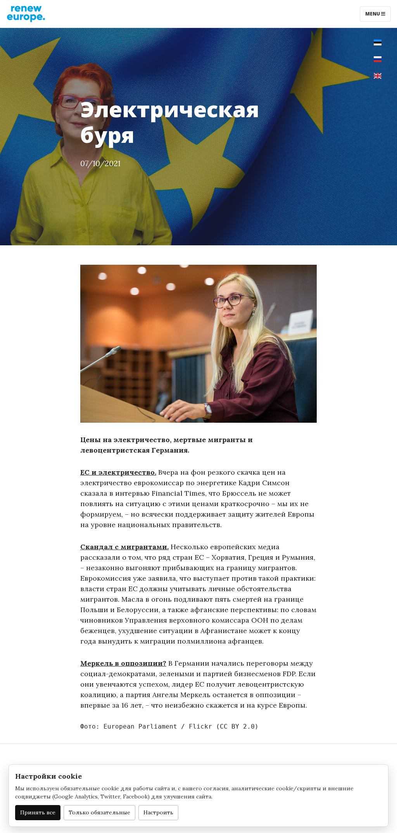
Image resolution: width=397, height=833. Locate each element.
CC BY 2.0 (237, 726)
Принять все (37, 812)
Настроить (158, 812)
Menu (373, 13)
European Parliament (140, 726)
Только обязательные (99, 812)
